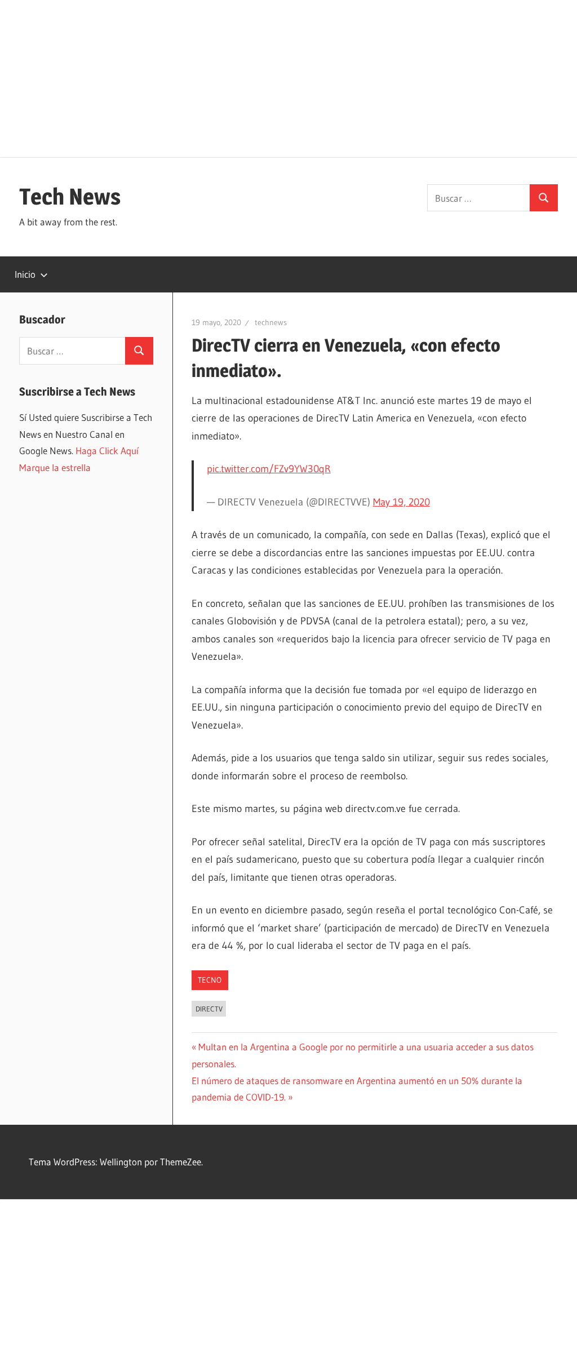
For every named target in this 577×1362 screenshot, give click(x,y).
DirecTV (209, 1008)
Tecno (209, 980)
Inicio (25, 274)
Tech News (70, 196)
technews (271, 322)
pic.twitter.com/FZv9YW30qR (269, 469)
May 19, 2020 (401, 502)
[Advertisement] (288, 79)
